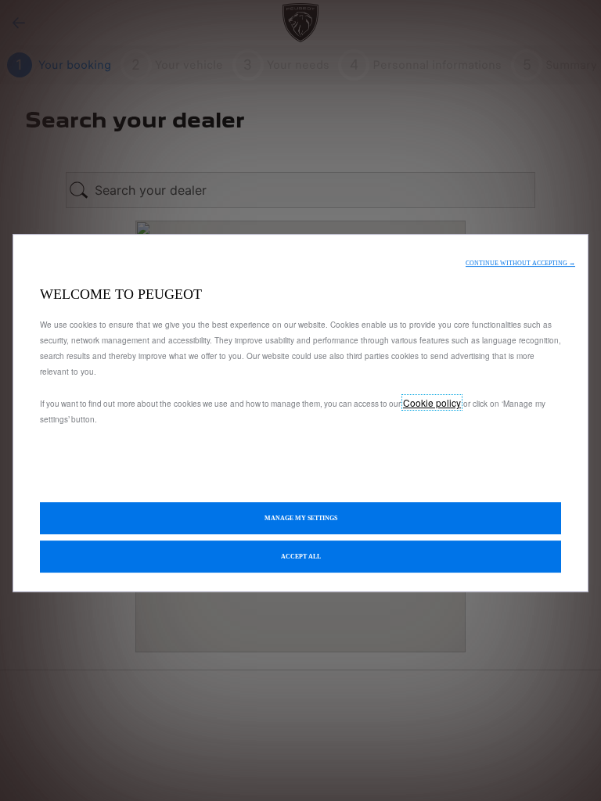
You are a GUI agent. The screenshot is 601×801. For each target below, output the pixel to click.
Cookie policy (432, 402)
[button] (520, 263)
